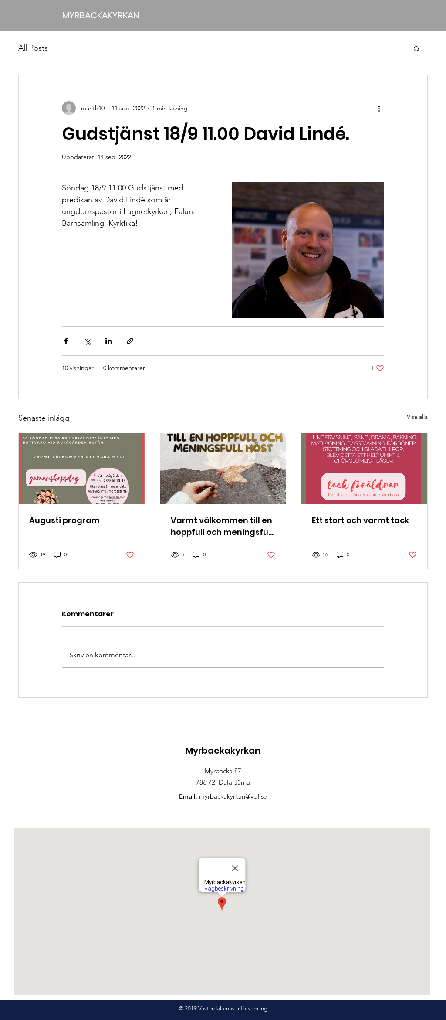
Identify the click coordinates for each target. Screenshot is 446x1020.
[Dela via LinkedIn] (109, 341)
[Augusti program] (82, 468)
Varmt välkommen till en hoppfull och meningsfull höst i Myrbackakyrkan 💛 (223, 526)
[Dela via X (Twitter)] (87, 341)
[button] (416, 48)
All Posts (33, 48)
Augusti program (64, 520)
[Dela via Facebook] (66, 341)
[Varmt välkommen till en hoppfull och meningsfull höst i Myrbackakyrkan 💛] (223, 468)
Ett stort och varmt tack (360, 520)
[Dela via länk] (130, 341)
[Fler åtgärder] (379, 108)
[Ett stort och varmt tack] (364, 468)
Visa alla (417, 417)
